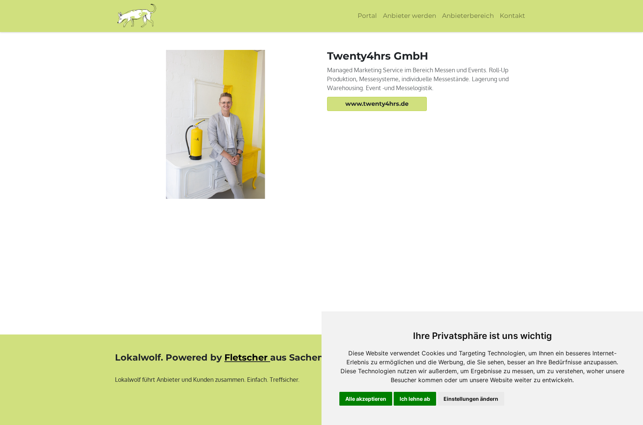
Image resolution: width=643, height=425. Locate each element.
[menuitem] (367, 16)
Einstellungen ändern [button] (471, 399)
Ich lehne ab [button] (415, 399)
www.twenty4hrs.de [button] (377, 103)
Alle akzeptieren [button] (365, 399)
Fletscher (246, 357)
